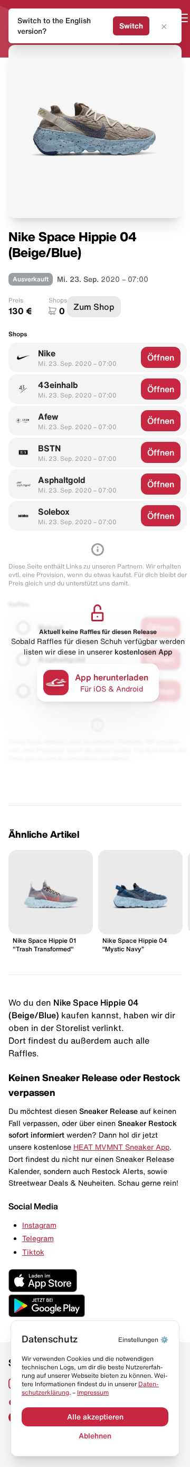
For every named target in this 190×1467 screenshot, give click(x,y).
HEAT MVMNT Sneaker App (121, 1147)
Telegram (38, 1238)
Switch (131, 26)
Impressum (93, 1392)
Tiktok (33, 1252)
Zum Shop (94, 306)
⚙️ (143, 1339)
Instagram (39, 1225)
